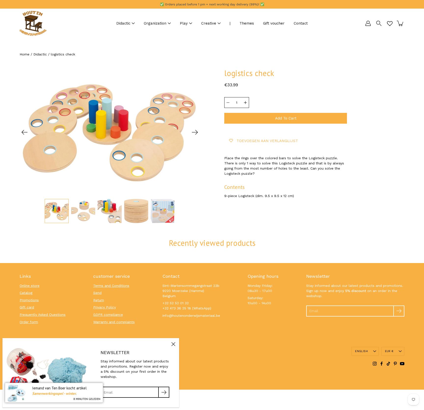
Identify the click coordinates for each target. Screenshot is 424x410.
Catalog (26, 293)
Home (24, 54)
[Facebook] (381, 364)
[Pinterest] (395, 364)
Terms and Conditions (111, 286)
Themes (246, 23)
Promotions (29, 300)
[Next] (195, 132)
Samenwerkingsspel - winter (54, 393)
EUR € (389, 351)
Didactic (123, 23)
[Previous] (24, 132)
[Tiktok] (388, 364)
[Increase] (245, 102)
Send (97, 293)
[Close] (173, 344)
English (361, 351)
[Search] (379, 23)
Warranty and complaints (114, 322)
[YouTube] (402, 364)
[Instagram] (374, 364)
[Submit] (398, 311)
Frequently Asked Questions (43, 315)
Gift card (27, 307)
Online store (30, 286)
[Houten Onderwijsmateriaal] (33, 23)
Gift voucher (274, 23)
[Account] (368, 23)
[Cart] (400, 23)
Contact (301, 23)
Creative (208, 23)
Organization (155, 23)
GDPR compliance (108, 315)
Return (98, 300)
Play (184, 23)
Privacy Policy (104, 307)
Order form (29, 322)
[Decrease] (228, 102)
